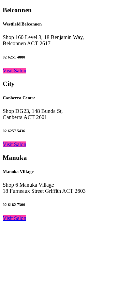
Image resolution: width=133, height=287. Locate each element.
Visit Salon (14, 70)
